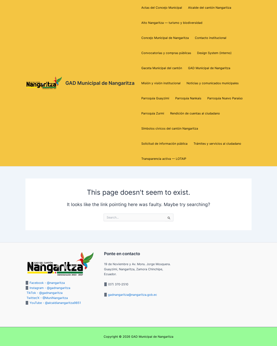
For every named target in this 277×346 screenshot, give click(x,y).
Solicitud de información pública (164, 143)
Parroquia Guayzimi (155, 98)
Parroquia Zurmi (152, 113)
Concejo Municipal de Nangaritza (165, 38)
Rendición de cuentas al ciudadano (195, 113)
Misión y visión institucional (161, 83)
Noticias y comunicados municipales (213, 83)
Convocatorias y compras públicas (166, 53)
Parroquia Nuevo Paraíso (225, 98)
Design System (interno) (214, 53)
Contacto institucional (210, 38)
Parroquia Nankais (188, 98)
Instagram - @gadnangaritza (50, 288)
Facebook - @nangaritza (47, 283)
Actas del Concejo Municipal (161, 7)
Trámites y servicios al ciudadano (217, 143)
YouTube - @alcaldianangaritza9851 (55, 303)
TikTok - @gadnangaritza (45, 293)
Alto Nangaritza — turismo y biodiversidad (171, 23)
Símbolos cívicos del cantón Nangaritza (169, 128)
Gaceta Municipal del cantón (161, 68)
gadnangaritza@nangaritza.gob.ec (132, 295)
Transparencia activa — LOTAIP (163, 159)
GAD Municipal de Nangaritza (100, 83)
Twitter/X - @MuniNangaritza (47, 298)
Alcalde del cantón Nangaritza (209, 7)
